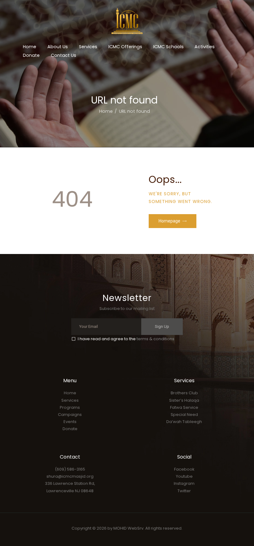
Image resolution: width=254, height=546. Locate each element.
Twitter (184, 491)
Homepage (169, 220)
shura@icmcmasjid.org (70, 476)
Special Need (184, 414)
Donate (70, 429)
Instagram (184, 483)
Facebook (184, 469)
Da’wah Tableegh (184, 422)
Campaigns (70, 414)
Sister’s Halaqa (184, 400)
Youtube (184, 476)
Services (70, 400)
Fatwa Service (184, 407)
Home (106, 111)
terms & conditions (155, 339)
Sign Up (162, 326)
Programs (70, 407)
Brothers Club (184, 393)
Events (70, 422)
